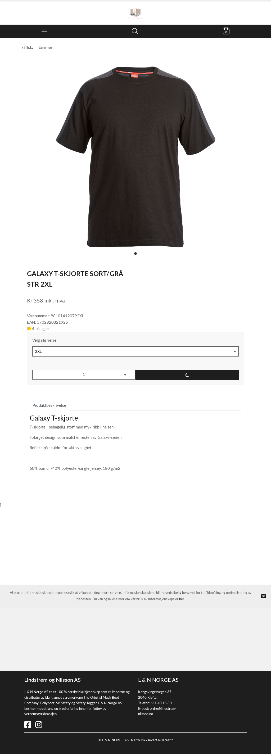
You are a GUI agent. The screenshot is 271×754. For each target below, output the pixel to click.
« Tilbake (27, 47)
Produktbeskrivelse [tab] (49, 406)
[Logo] (135, 10)
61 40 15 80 (162, 703)
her (181, 599)
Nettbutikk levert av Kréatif (152, 740)
